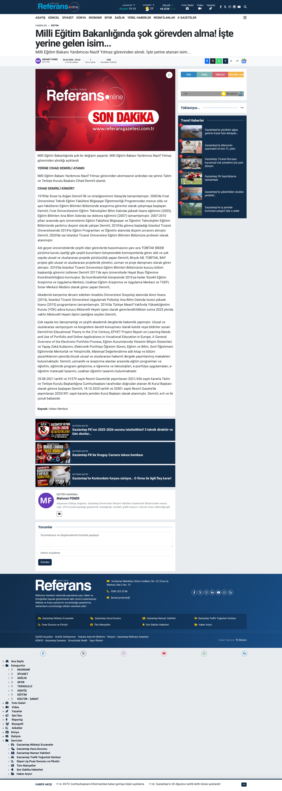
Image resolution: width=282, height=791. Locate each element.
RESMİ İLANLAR (164, 17)
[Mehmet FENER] (46, 500)
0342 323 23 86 (119, 591)
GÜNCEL (53, 17)
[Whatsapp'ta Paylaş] (219, 61)
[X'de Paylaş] (213, 61)
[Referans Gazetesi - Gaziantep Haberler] (57, 7)
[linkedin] (244, 653)
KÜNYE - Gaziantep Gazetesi (50, 640)
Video (15, 707)
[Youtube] (218, 592)
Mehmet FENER (68, 498)
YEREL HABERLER (139, 17)
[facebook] (43, 653)
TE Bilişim (241, 640)
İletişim (16, 736)
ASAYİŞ (40, 17)
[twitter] (83, 653)
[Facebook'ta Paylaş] (207, 61)
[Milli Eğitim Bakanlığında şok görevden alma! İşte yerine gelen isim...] (105, 110)
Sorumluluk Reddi (77, 640)
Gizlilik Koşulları (44, 636)
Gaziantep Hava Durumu (108, 618)
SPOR (108, 17)
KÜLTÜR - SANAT (28, 698)
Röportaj (17, 719)
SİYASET (68, 17)
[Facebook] (194, 592)
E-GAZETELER (187, 17)
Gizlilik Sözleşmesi (65, 636)
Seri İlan (16, 715)
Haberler (41, 25)
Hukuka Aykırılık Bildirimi (91, 636)
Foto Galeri (18, 703)
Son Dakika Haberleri (157, 624)
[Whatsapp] (224, 592)
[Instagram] (206, 592)
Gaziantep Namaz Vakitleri (161, 618)
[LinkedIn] (212, 592)
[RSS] (230, 592)
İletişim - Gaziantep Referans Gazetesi (128, 636)
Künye (15, 732)
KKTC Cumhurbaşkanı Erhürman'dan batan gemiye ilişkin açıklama (103, 784)
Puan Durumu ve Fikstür (55, 624)
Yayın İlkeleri (96, 640)
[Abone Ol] (244, 61)
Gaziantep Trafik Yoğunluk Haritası (217, 618)
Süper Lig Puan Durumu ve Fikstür (38, 761)
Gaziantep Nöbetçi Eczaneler (58, 618)
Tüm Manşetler (102, 624)
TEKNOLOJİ (24, 686)
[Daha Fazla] (225, 61)
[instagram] (123, 653)
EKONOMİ (95, 17)
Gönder (45, 562)
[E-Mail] (59, 514)
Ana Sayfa (17, 661)
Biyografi (17, 723)
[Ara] (245, 7)
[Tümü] (242, 107)
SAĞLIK (120, 17)
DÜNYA (81, 17)
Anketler (16, 728)
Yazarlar (16, 711)
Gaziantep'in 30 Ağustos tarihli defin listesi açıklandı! (188, 784)
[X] (200, 592)
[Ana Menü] (245, 17)
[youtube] (164, 653)
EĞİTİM (55, 25)
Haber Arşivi (205, 624)
